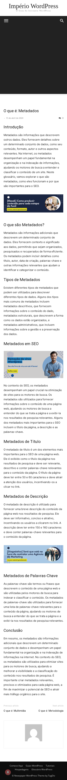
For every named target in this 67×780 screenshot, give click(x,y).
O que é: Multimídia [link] (15, 710)
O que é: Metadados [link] (21, 111)
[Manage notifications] (8, 772)
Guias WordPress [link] (34, 765)
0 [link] (62, 118)
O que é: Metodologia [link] (50, 710)
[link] (33, 6)
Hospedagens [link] (22, 769)
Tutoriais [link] (50, 765)
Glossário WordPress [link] (41, 769)
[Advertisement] (33, 60)
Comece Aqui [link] (16, 765)
